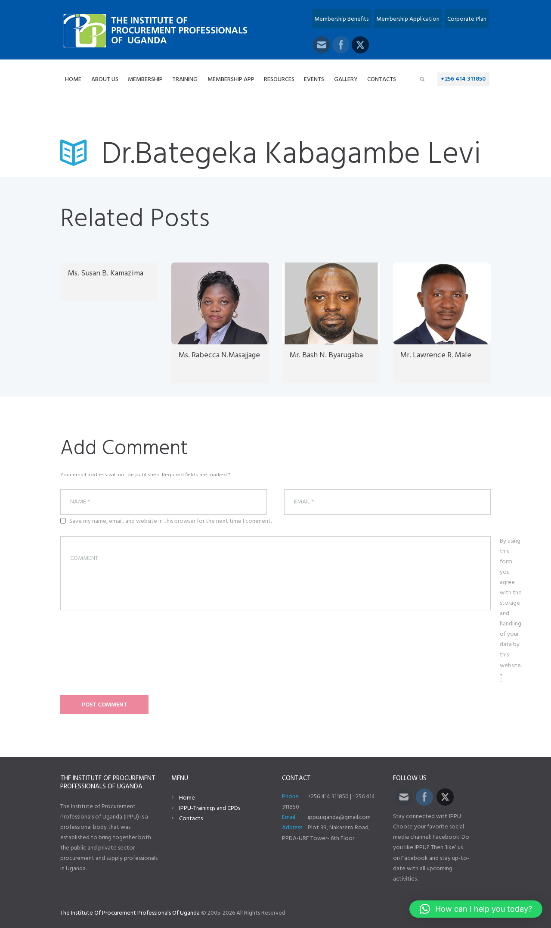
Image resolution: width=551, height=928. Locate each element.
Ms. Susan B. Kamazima (105, 273)
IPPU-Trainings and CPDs (209, 808)
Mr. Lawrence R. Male (435, 355)
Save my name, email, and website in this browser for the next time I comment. (170, 521)
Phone (290, 797)
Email (288, 817)
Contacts (191, 819)
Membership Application (408, 19)
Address (292, 828)
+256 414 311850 (463, 79)
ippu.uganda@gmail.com (339, 817)
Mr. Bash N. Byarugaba (326, 355)
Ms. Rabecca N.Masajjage (219, 355)
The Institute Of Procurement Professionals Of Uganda (130, 913)
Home (187, 798)
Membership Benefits (341, 19)
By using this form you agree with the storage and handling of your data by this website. (511, 608)
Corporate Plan (466, 19)
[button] (475, 909)
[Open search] (422, 79)
